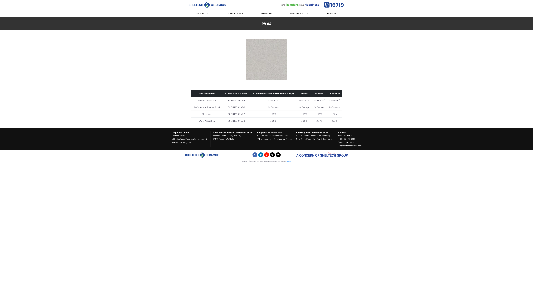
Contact (342, 132)
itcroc (289, 161)
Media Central (297, 13)
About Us (199, 13)
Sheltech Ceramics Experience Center (233, 132)
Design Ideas (266, 13)
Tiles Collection (235, 13)
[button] (202, 13)
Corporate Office (180, 132)
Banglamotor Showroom (269, 132)
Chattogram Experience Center (312, 132)
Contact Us (332, 13)
